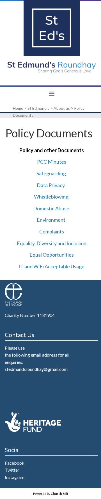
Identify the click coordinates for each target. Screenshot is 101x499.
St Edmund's (38, 108)
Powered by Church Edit (50, 493)
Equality (25, 243)
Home (18, 108)
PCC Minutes (51, 162)
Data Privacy (50, 185)
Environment (51, 220)
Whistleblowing (51, 197)
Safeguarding (51, 173)
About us (62, 108)
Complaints (51, 231)
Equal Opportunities (51, 255)
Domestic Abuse (51, 208)
